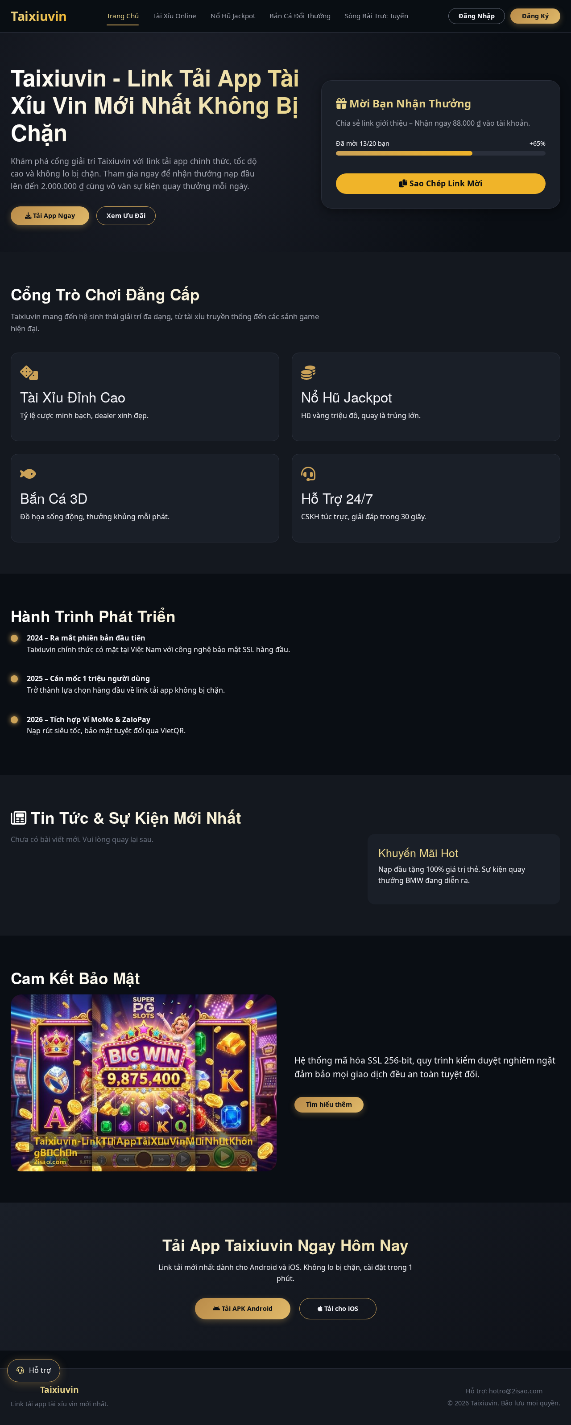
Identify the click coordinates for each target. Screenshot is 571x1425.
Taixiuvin (39, 16)
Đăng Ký (535, 16)
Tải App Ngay (53, 215)
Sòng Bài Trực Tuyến (376, 15)
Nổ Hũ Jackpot (233, 15)
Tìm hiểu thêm (329, 1104)
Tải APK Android (246, 1308)
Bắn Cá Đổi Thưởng (300, 15)
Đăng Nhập (477, 16)
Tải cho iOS (340, 1308)
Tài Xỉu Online (174, 15)
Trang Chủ (123, 15)
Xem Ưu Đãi (126, 215)
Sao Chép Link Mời (444, 183)
